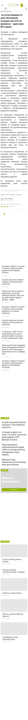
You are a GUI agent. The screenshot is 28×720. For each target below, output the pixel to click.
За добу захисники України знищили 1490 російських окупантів (12, 322)
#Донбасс (3, 194)
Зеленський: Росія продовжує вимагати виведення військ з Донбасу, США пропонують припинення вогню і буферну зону (13, 349)
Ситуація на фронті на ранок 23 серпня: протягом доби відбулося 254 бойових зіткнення (13, 364)
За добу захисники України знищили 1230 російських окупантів (12, 282)
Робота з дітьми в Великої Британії (12, 615)
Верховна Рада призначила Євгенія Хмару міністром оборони (14, 462)
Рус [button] (6, 8)
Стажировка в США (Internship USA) (10, 638)
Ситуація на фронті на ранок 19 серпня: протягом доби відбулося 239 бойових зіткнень (14, 436)
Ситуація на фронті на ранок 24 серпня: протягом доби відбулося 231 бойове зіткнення (13, 310)
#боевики (12, 194)
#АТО (8, 194)
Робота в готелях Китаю (11, 593)
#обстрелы (19, 194)
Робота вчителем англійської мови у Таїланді (13, 571)
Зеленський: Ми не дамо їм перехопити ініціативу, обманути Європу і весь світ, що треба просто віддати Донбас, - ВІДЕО (13, 295)
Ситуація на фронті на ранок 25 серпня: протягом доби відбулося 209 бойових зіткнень (13, 269)
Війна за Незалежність (11, 479)
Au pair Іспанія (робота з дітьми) (12, 560)
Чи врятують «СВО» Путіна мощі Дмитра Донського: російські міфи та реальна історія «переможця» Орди (12, 335)
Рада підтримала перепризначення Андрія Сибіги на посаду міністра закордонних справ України (13, 449)
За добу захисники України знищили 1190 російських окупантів (14, 424)
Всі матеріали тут (14, 489)
